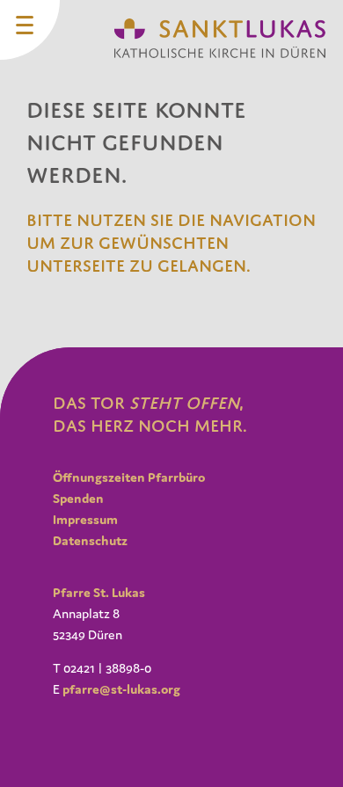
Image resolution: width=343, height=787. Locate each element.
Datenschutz (90, 540)
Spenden (78, 498)
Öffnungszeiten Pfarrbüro (129, 477)
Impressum (85, 519)
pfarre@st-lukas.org (121, 689)
